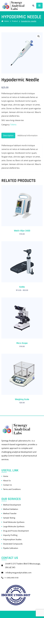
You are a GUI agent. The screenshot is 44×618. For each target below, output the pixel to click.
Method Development (12, 505)
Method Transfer (10, 513)
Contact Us (7, 485)
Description (8, 135)
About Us (7, 480)
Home (6, 21)
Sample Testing (9, 518)
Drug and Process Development (16, 531)
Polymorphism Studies (12, 539)
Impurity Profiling (10, 535)
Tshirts (13, 124)
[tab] (8, 135)
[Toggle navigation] (39, 6)
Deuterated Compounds (13, 544)
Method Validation (10, 509)
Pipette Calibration (10, 548)
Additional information (27, 135)
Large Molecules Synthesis (13, 526)
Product (15, 21)
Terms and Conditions (12, 489)
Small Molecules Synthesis (13, 522)
